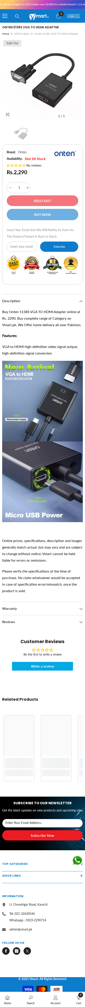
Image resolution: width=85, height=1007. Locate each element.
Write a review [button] (42, 666)
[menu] (4, 16)
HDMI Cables (21, 33)
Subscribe (59, 246)
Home (5, 33)
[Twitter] (27, 951)
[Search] (17, 16)
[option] (42, 79)
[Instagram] (16, 951)
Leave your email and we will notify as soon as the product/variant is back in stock (40, 233)
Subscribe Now (42, 835)
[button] (16, 165)
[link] (19, 763)
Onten (22, 152)
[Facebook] (6, 951)
